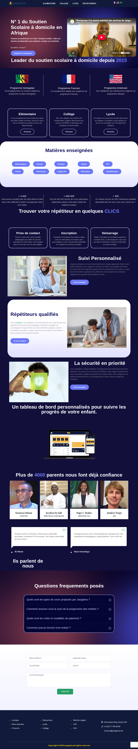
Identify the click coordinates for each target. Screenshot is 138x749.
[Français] (114, 2)
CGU (75, 728)
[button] (21, 164)
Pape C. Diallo (84, 513)
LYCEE (75, 3)
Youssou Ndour (23, 513)
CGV (75, 724)
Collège (46, 728)
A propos (15, 720)
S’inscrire (15, 728)
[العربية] (121, 2)
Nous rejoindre (18, 724)
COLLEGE (64, 3)
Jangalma (19, 323)
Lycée (45, 724)
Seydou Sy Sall (54, 513)
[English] (117, 2)
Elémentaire (47, 720)
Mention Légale (79, 720)
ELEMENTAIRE (49, 3)
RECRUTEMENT (89, 3)
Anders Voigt (114, 513)
